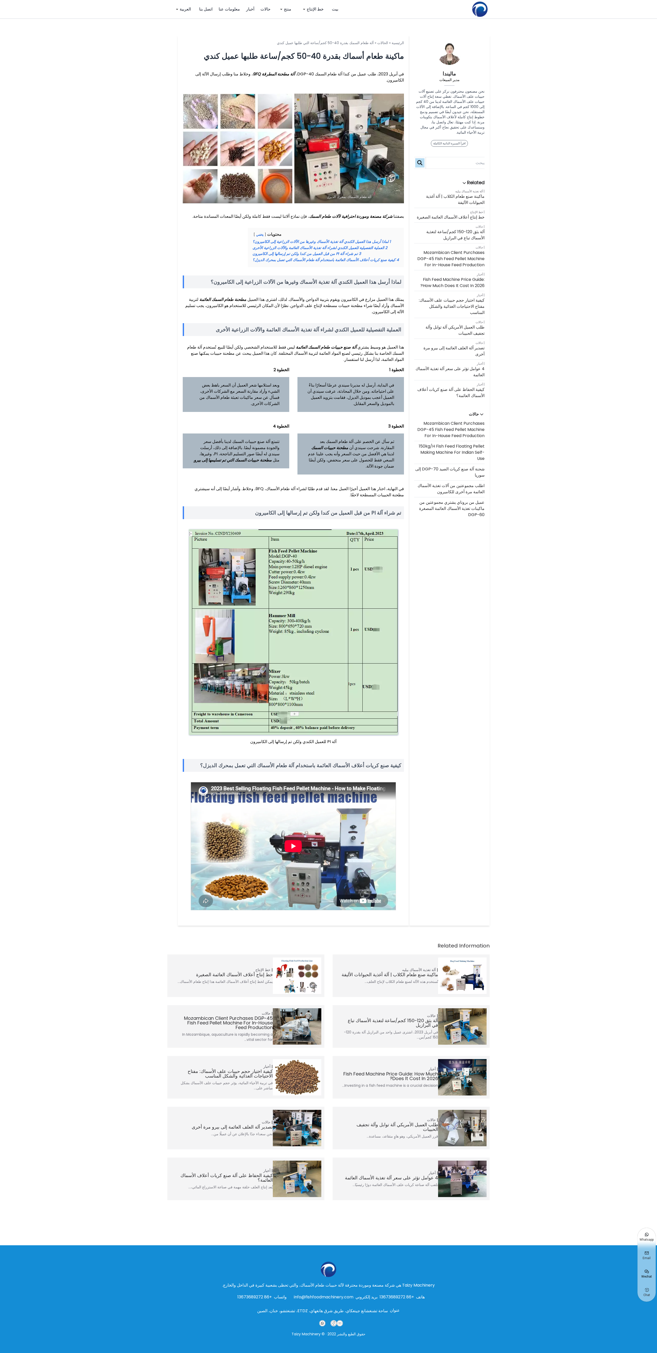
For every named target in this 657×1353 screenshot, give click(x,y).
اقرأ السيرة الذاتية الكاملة (449, 143)
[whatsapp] (322, 1323)
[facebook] (334, 1323)
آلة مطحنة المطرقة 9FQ (274, 74)
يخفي (260, 234)
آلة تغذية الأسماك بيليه (469, 191)
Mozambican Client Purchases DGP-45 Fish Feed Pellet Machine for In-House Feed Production (451, 259)
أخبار (250, 9)
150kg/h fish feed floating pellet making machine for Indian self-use (452, 452)
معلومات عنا (229, 9)
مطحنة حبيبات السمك (329, 448)
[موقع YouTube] (340, 1323)
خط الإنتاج (315, 9)
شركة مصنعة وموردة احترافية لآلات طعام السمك (350, 216)
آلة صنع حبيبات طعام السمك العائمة (326, 347)
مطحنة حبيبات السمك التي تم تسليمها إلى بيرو (233, 460)
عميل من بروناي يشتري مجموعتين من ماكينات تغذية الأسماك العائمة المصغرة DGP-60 (452, 508)
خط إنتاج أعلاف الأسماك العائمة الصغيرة (451, 217)
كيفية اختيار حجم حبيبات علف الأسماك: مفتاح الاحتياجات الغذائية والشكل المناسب (452, 306)
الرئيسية (398, 42)
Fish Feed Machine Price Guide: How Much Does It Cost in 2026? (452, 282)
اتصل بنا (205, 9)
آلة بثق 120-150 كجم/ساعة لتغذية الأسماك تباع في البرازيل (455, 235)
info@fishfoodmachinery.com (323, 1297)
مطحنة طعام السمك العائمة (222, 299)
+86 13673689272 (397, 1297)
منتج (287, 9)
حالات (265, 9)
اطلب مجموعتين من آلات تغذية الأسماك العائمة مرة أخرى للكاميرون (451, 489)
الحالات (382, 42)
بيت (335, 9)
